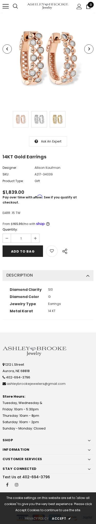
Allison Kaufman (47, 167)
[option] (48, 58)
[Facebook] (7, 484)
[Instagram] (16, 484)
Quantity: (10, 229)
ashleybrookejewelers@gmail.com (36, 383)
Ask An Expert (51, 141)
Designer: (10, 167)
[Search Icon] (15, 6)
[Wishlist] (52, 251)
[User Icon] (79, 6)
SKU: (6, 174)
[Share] (63, 250)
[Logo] (48, 6)
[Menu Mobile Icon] (6, 6)
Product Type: (13, 181)
